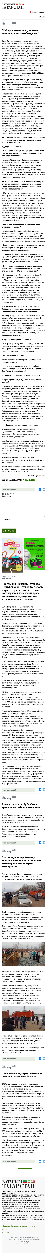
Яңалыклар (6, 578)
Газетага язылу (38, 12)
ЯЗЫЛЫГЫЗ (30, 480)
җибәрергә (8, 531)
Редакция (6, 1229)
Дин (3, 25)
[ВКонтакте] (40, 489)
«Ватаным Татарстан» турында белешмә (18, 1226)
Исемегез (6, 519)
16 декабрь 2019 (9, 23)
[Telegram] (44, 489)
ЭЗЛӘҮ (42, 17)
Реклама (6, 1233)
